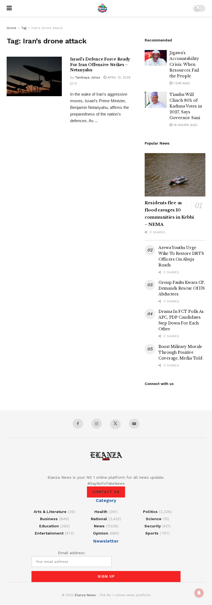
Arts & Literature (50, 511)
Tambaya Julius (87, 77)
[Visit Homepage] (102, 8)
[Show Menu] (9, 8)
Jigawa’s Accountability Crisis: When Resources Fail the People (184, 64)
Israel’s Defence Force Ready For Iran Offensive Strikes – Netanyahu (100, 64)
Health (100, 511)
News (99, 526)
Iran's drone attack (47, 28)
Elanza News (85, 595)
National (99, 519)
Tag (23, 28)
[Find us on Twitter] (115, 424)
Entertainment (49, 533)
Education (49, 526)
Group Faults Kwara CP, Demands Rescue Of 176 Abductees (181, 288)
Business (49, 519)
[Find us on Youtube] (134, 424)
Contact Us (106, 492)
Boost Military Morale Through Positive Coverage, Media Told (180, 352)
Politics (150, 511)
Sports (151, 533)
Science (153, 519)
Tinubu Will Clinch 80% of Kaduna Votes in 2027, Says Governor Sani (185, 106)
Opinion (100, 533)
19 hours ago (184, 125)
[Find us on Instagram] (96, 424)
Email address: (71, 553)
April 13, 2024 (118, 77)
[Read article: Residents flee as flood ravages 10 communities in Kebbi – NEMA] (175, 175)
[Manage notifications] (199, 592)
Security (152, 526)
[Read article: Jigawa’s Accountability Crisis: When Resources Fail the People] (156, 58)
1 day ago (181, 83)
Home (11, 28)
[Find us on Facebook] (78, 424)
